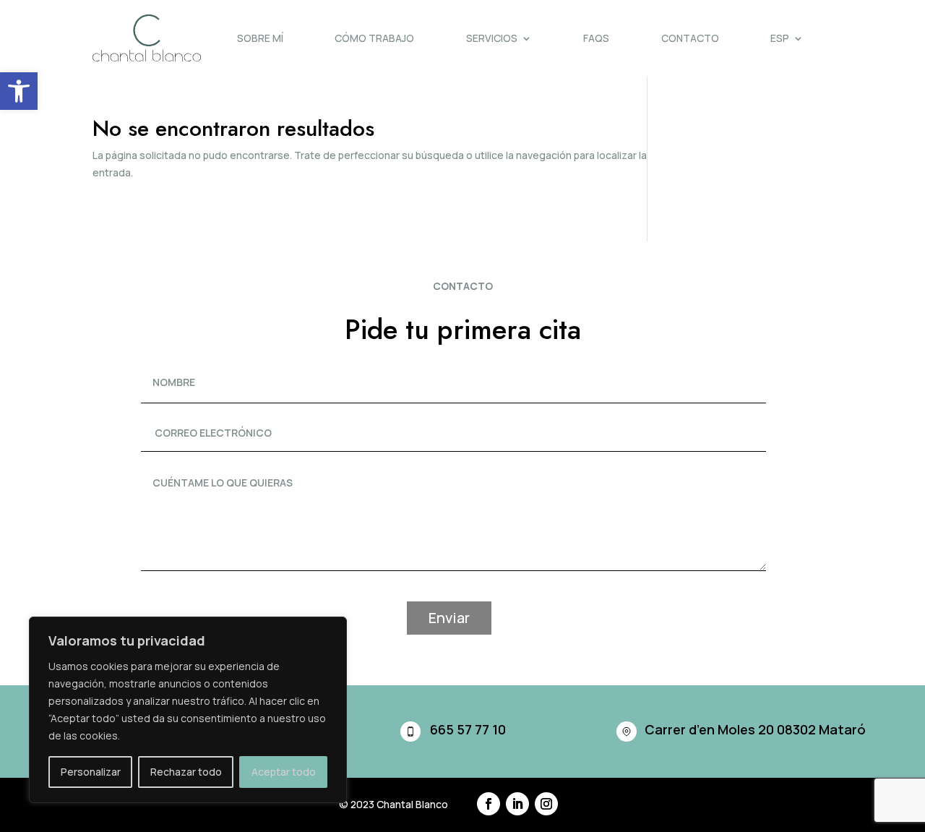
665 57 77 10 (468, 729)
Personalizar (91, 772)
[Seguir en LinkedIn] (517, 803)
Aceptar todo (283, 772)
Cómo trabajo (374, 38)
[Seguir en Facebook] (488, 803)
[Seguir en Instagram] (546, 803)
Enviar (449, 617)
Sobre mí (260, 38)
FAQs (596, 38)
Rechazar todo (186, 772)
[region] (188, 710)
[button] (19, 91)
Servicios (491, 38)
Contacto (690, 38)
